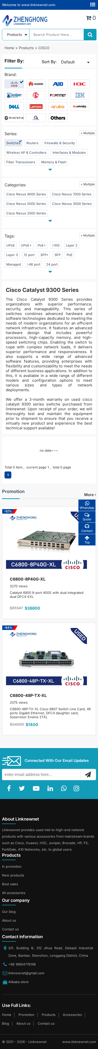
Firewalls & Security (59, 143)
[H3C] (79, 84)
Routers (32, 143)
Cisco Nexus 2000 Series (26, 213)
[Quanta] (35, 118)
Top (87, 542)
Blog (5, 1023)
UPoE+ (26, 245)
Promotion (13, 491)
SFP (58, 255)
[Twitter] (23, 788)
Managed (13, 264)
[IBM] (79, 95)
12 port (29, 255)
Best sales (10, 884)
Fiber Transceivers (20, 162)
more (89, 494)
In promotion (12, 866)
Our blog (9, 912)
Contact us (10, 929)
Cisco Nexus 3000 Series (72, 204)
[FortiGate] (57, 95)
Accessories (72, 1015)
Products (26, 48)
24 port (52, 264)
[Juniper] (14, 95)
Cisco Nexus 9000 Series (26, 194)
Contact (87, 531)
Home (9, 48)
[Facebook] (10, 788)
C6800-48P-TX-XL (28, 695)
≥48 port (33, 264)
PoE (70, 255)
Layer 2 (71, 245)
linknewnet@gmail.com (26, 973)
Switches (13, 143)
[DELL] (14, 107)
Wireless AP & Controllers (26, 152)
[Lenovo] (36, 107)
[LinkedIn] (51, 788)
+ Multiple (88, 133)
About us (9, 920)
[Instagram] (77, 788)
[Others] (57, 118)
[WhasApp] (65, 788)
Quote (87, 519)
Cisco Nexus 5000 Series (26, 204)
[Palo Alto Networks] (79, 107)
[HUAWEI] (36, 84)
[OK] (88, 774)
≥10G (56, 245)
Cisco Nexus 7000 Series (71, 194)
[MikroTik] (14, 118)
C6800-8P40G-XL (27, 579)
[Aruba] (57, 107)
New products (13, 875)
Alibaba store (18, 982)
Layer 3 (12, 255)
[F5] (35, 95)
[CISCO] (14, 84)
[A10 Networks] (57, 84)
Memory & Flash (53, 162)
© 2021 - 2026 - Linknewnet (24, 1042)
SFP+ (44, 255)
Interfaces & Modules (69, 152)
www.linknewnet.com (79, 1042)
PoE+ (42, 245)
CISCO (44, 48)
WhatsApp (87, 508)
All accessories (13, 893)
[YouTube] (37, 788)
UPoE (10, 245)
